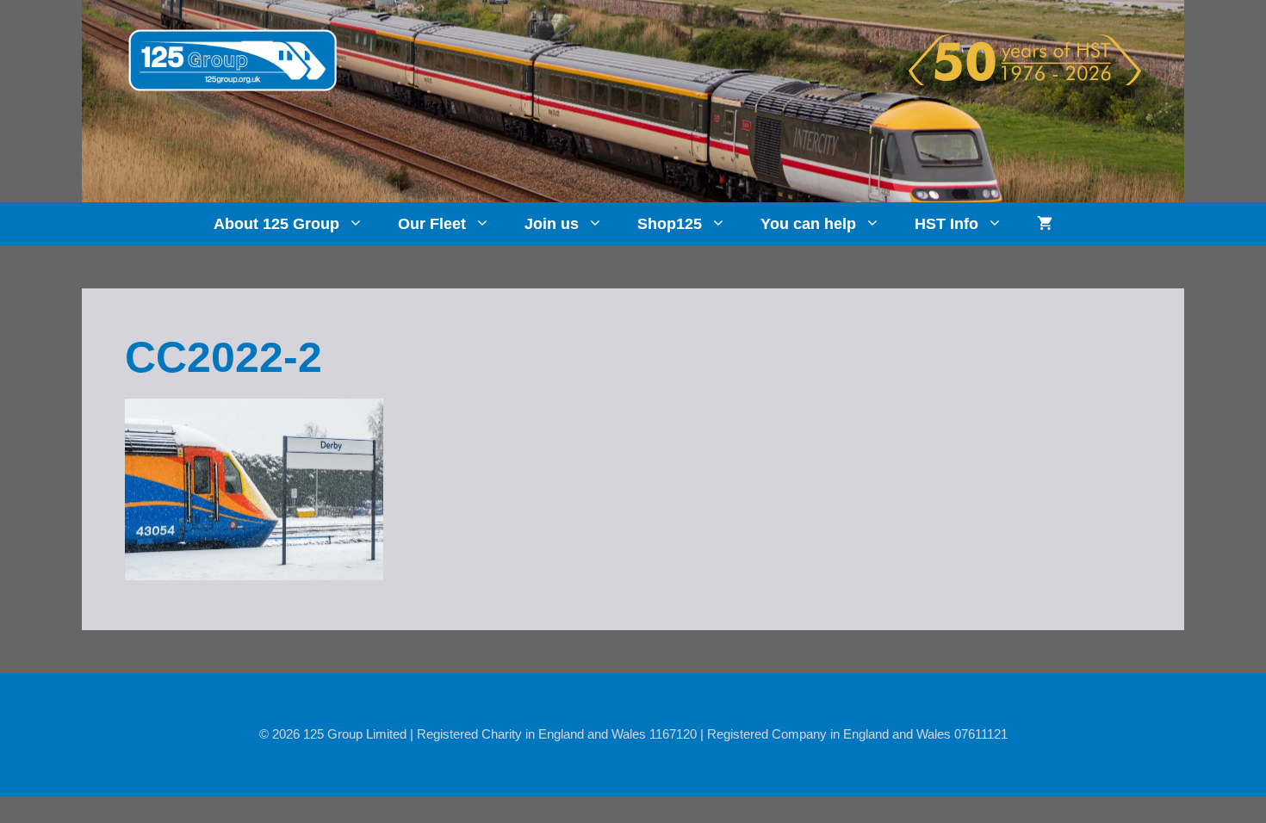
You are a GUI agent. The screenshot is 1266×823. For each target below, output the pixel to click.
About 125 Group (276, 223)
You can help (808, 223)
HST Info (946, 223)
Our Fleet (432, 223)
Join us (551, 223)
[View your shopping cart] (1045, 223)
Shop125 (669, 223)
